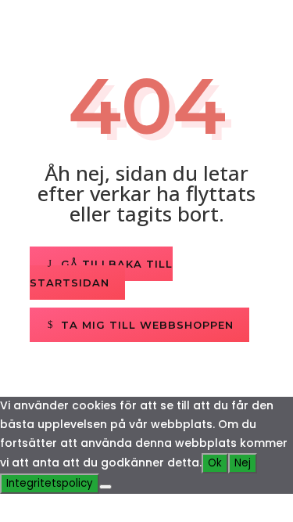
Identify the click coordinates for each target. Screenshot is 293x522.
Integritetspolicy (49, 483)
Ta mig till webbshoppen (147, 325)
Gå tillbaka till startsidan (101, 273)
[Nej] (105, 486)
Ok (215, 462)
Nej (242, 462)
